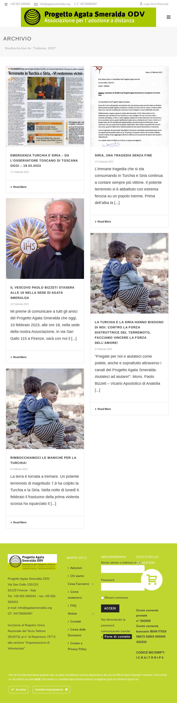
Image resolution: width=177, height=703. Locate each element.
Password (107, 580)
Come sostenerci (75, 594)
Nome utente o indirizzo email (121, 562)
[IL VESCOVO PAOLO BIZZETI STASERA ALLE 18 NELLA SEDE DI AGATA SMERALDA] (45, 238)
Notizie (72, 613)
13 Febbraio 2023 (104, 161)
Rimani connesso (116, 597)
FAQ (73, 605)
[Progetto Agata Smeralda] (88, 17)
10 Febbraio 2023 (19, 304)
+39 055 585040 (20, 4)
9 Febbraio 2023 (103, 349)
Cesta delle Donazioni (77, 632)
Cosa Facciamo (78, 584)
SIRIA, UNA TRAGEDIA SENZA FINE (123, 155)
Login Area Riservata (156, 4)
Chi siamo (77, 576)
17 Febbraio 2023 (19, 172)
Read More (20, 186)
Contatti (75, 621)
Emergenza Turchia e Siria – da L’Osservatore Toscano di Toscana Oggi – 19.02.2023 (44, 160)
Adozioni (76, 568)
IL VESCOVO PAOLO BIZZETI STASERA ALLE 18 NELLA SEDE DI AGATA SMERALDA (42, 293)
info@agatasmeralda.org (55, 4)
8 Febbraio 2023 (18, 469)
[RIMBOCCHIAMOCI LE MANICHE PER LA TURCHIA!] (45, 409)
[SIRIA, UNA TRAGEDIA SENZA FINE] (129, 106)
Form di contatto (117, 636)
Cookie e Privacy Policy (77, 646)
